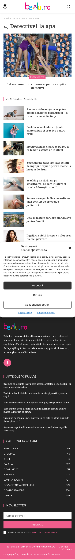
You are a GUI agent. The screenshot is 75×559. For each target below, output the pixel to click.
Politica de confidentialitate (44, 532)
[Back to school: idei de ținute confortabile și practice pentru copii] (13, 130)
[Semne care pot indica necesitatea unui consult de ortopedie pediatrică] (13, 202)
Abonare (37, 524)
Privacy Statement (46, 312)
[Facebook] (7, 363)
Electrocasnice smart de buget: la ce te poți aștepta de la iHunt (48, 148)
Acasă (6, 18)
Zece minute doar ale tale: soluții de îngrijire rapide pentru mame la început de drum (49, 166)
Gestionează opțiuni (37, 304)
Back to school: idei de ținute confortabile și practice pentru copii (46, 130)
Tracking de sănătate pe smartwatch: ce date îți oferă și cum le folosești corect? (46, 184)
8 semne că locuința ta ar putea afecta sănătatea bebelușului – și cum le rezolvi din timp (47, 113)
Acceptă (37, 285)
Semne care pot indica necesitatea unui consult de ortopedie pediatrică (48, 202)
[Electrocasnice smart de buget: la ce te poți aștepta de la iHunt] (13, 148)
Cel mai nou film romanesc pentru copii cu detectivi (37, 86)
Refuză (37, 295)
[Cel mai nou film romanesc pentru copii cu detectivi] (37, 55)
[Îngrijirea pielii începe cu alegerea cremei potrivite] (13, 237)
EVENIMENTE (37, 77)
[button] (70, 248)
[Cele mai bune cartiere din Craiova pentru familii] (13, 219)
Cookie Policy (25, 312)
